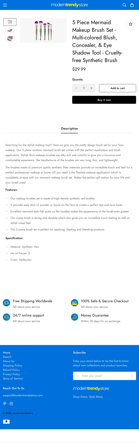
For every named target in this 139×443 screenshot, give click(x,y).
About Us (8, 361)
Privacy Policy (11, 374)
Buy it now (104, 100)
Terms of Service (13, 378)
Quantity (77, 79)
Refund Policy (11, 370)
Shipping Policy (12, 365)
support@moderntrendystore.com (23, 395)
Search (7, 357)
